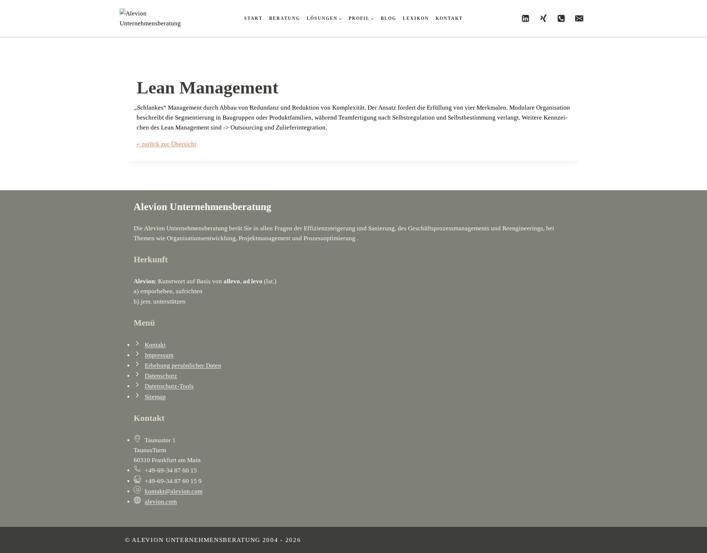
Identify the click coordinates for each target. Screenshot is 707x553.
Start (253, 18)
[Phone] (561, 18)
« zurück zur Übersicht (166, 144)
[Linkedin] (525, 18)
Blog (388, 18)
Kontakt (449, 18)
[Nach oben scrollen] (660, 539)
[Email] (579, 18)
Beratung (284, 18)
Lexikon (416, 18)
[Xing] (543, 18)
